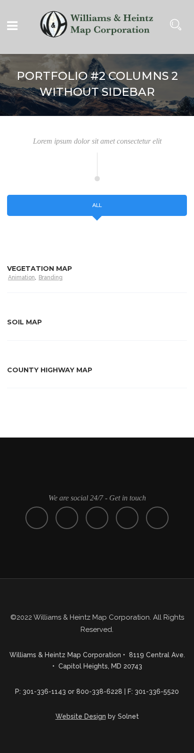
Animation (21, 277)
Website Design (81, 716)
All (97, 205)
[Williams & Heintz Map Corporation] (97, 28)
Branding (51, 277)
